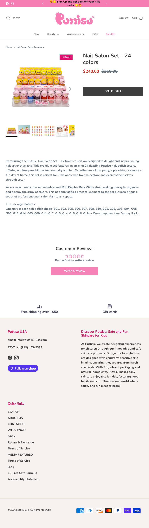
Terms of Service (19, 448)
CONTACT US (17, 424)
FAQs (11, 436)
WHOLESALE (17, 430)
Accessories (74, 34)
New (36, 34)
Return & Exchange (21, 442)
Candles (110, 34)
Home (9, 47)
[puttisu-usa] (74, 18)
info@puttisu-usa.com (32, 340)
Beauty (51, 34)
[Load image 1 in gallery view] (40, 87)
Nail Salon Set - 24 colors (30, 47)
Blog (11, 467)
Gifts (95, 34)
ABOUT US (15, 418)
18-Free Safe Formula (22, 473)
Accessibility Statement (24, 479)
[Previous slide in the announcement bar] (42, 3)
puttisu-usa (22, 509)
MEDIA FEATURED (20, 455)
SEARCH (14, 412)
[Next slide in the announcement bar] (106, 3)
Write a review (74, 271)
